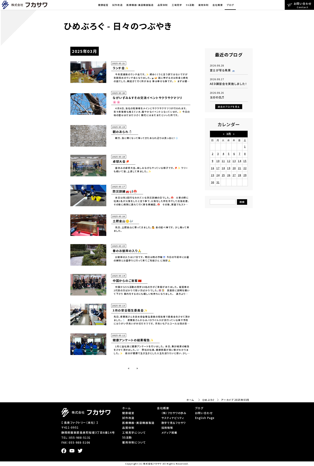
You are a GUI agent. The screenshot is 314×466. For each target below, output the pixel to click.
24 (217, 175)
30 (212, 182)
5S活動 (190, 5)
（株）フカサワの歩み (173, 413)
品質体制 (162, 5)
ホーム (190, 400)
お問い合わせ (204, 413)
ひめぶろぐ (208, 400)
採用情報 (167, 428)
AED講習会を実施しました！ (228, 84)
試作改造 (117, 5)
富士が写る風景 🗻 (223, 70)
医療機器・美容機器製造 (140, 5)
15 (244, 161)
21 (239, 168)
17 (217, 168)
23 (212, 175)
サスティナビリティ (172, 418)
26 (228, 175)
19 (228, 168)
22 (244, 168)
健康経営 (103, 5)
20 (234, 168)
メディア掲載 (169, 432)
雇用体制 (203, 5)
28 (239, 175)
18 (223, 168)
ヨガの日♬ (217, 97)
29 (244, 175)
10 (217, 161)
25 (223, 175)
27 (234, 175)
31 (217, 182)
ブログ (230, 5)
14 (239, 161)
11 (223, 161)
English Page (205, 418)
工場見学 (177, 5)
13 (234, 161)
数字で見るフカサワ (173, 423)
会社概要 (217, 5)
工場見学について (134, 432)
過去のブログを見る (229, 106)
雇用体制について (134, 442)
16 (212, 168)
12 (228, 161)
